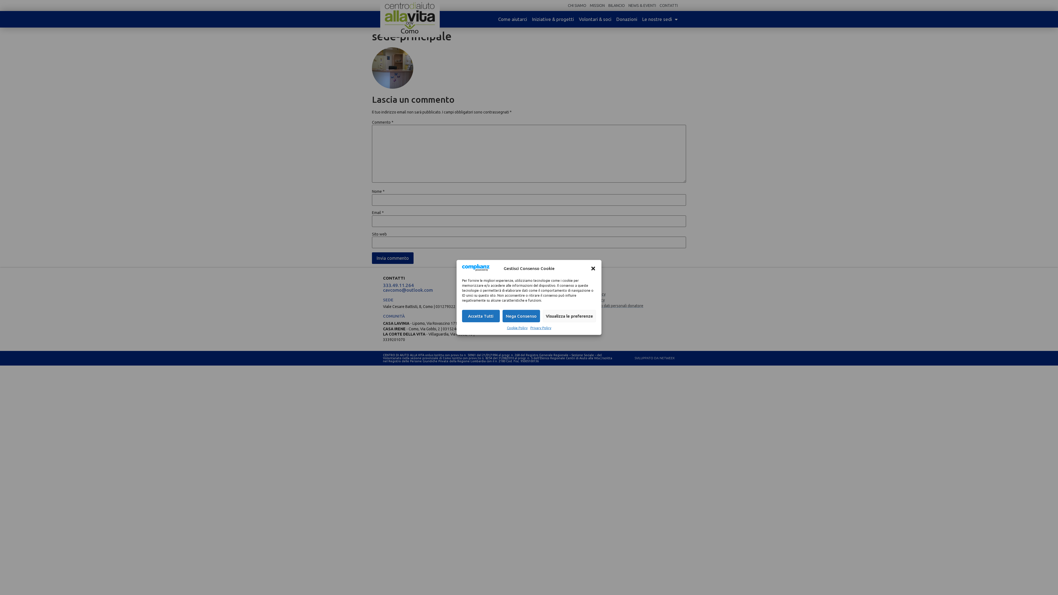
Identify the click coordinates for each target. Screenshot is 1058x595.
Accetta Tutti (480, 316)
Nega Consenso (521, 316)
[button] (593, 268)
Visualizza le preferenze (569, 316)
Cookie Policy (517, 328)
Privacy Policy (540, 328)
